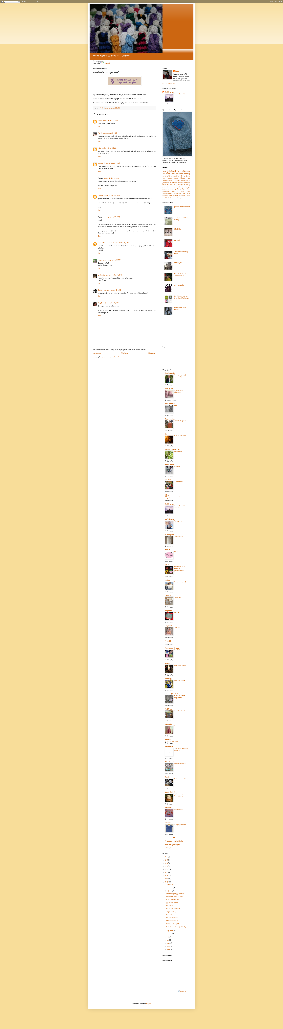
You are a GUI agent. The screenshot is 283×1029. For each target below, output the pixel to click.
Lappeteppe (187, 182)
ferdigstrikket (169, 171)
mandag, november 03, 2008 (112, 290)
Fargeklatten (168, 626)
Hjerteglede (177, 240)
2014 (166, 863)
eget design (173, 187)
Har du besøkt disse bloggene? (180, 308)
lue (184, 193)
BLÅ (166, 434)
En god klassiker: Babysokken (179, 391)
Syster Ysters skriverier (172, 648)
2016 (166, 857)
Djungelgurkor (178, 451)
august (169, 934)
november (170, 888)
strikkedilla (101, 275)
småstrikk (166, 176)
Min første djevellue (172, 918)
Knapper (180, 185)
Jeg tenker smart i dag (180, 779)
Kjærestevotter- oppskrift (182, 206)
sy (180, 198)
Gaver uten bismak (179, 680)
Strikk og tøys (169, 388)
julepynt (187, 187)
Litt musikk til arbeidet (173, 909)
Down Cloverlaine (170, 404)
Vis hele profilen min (169, 84)
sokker (180, 182)
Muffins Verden (169, 465)
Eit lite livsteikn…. (179, 809)
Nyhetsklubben (185, 180)
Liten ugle (177, 628)
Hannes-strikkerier (171, 419)
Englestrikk (169, 906)
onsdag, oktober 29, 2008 (111, 178)
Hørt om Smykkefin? (180, 764)
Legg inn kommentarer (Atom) (109, 357)
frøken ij (100, 290)
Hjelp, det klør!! (178, 229)
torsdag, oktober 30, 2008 (112, 217)
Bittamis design (172, 185)
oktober (169, 891)
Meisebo (167, 777)
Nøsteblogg (168, 679)
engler (179, 187)
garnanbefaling (167, 182)
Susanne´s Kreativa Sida (172, 449)
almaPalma (168, 807)
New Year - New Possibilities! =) (178, 795)
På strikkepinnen (184, 171)
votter (164, 185)
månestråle (168, 724)
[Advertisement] (174, 331)
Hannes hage (102, 260)
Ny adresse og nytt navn (171, 741)
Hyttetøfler (177, 466)
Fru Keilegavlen (169, 534)
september (170, 931)
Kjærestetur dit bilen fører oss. (180, 95)
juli (168, 937)
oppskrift (179, 173)
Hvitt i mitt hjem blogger (172, 844)
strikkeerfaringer (175, 198)
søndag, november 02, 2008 (114, 275)
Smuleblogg (168, 709)
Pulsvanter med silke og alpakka (181, 252)
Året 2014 (177, 650)
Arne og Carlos (175, 189)
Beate (177, 71)
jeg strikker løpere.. (172, 903)
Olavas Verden (169, 747)
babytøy (187, 173)
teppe (188, 193)
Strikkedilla (168, 641)
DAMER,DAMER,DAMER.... (180, 436)
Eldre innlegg (151, 353)
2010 (166, 876)
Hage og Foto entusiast (105, 243)
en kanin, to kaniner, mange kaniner (179, 696)
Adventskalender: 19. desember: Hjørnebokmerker (179, 569)
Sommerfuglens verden (172, 694)
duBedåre (167, 565)
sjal (189, 178)
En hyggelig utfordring (180, 825)
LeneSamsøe (166, 191)
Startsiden (124, 353)
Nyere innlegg (97, 353)
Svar (99, 126)
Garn (173, 173)
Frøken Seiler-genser (180, 421)
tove (164, 178)
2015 (166, 860)
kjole (183, 187)
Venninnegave (177, 597)
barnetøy (177, 180)
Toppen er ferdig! (171, 912)
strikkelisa (168, 823)
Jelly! (175, 405)
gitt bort (166, 173)
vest (182, 198)
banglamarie (168, 611)
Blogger (148, 1003)
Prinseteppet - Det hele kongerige (181, 219)
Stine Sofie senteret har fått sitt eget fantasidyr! (181, 297)
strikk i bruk (168, 198)
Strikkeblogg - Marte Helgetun (174, 841)
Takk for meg (168, 643)
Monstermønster (170, 373)
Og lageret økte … (179, 482)
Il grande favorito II (180, 582)
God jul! (176, 551)
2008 (166, 882)
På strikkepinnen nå (172, 921)
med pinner (168, 480)
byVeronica (168, 848)
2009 (166, 879)
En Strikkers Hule (170, 838)
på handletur (185, 176)
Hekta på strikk (169, 762)
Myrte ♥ (167, 550)
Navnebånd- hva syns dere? (174, 897)
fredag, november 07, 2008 (111, 303)
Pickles (167, 495)
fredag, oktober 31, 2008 (113, 260)
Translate (107, 63)
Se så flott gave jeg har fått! (175, 894)
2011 (166, 873)
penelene (167, 580)
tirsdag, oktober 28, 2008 (110, 120)
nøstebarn (166, 189)
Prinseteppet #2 (178, 536)
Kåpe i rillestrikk (179, 285)
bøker (188, 191)
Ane (99, 133)
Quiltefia (167, 663)
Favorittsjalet (178, 263)
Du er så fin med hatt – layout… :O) (181, 749)
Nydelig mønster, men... (173, 899)
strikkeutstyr (178, 193)
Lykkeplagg (168, 595)
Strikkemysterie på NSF (173, 924)
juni (168, 940)
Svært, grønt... (178, 521)
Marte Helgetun (173, 196)
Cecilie (100, 120)
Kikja (99, 148)
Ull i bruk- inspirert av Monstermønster (180, 275)
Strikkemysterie (167, 180)
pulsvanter (182, 196)
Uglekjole (176, 726)
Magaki (100, 303)
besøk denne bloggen (176, 178)
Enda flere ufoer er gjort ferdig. (176, 927)
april (168, 946)
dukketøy (188, 195)
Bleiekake (165, 196)
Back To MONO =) (170, 792)
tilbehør (174, 182)
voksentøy (175, 176)
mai (168, 943)
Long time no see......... (180, 665)
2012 (166, 869)
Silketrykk (177, 612)
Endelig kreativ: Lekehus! (181, 711)
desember (170, 885)
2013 (166, 866)
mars (169, 949)
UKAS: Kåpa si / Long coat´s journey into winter (176, 498)
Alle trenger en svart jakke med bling (180, 376)
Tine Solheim (186, 189)
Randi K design (178, 191)
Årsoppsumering (167, 193)
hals (163, 198)
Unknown (100, 163)
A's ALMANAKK (169, 519)
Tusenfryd (168, 739)
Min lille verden (169, 92)
